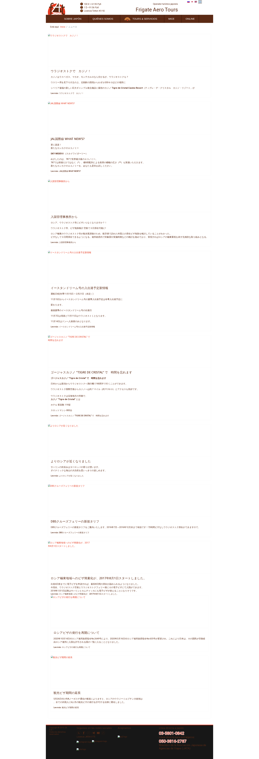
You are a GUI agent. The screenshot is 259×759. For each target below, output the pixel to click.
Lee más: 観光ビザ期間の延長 (66, 707)
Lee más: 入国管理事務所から (63, 242)
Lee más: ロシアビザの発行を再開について (72, 647)
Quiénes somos (103, 18)
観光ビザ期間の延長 (67, 693)
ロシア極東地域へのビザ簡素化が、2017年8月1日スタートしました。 (98, 578)
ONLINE (190, 18)
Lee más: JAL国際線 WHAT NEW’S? (66, 171)
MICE (171, 18)
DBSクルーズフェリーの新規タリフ (75, 521)
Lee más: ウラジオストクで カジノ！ (67, 93)
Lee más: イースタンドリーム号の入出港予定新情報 (73, 327)
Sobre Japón (72, 18)
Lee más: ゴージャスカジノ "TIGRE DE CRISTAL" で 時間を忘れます (80, 416)
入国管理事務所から (64, 217)
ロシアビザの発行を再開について (77, 633)
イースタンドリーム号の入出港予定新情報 (79, 288)
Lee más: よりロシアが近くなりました (67, 476)
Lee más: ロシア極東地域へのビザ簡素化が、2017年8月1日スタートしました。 (84, 594)
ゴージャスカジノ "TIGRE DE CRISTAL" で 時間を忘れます (91, 372)
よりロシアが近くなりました (71, 461)
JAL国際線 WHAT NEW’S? (68, 139)
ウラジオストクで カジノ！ (71, 71)
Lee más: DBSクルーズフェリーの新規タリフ (70, 532)
